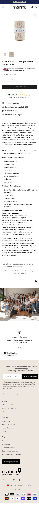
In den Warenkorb (19, 87)
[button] (19, 271)
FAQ (3, 412)
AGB (3, 441)
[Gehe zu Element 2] (12, 54)
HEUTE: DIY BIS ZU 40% (19, 2)
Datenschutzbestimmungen (11, 394)
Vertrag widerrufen (11, 462)
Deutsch (30, 485)
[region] (19, 337)
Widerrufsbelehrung (9, 448)
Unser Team (6, 421)
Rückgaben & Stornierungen (12, 454)
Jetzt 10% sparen (30, 376)
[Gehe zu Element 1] (5, 54)
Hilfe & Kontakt (7, 405)
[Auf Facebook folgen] (3, 480)
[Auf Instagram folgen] (8, 480)
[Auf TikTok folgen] (19, 480)
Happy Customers (8, 428)
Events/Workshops (8, 425)
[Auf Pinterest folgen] (14, 480)
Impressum (6, 444)
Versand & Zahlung (9, 408)
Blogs (4, 431)
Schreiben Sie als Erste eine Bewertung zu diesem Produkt (20, 272)
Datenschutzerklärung (10, 451)
